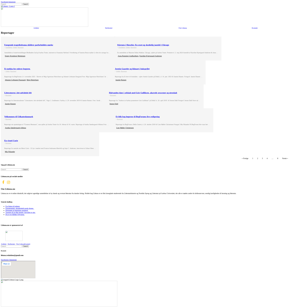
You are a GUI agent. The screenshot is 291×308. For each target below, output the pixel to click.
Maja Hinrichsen (33, 80)
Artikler (36, 28)
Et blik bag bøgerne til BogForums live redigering (138, 116)
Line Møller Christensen (125, 128)
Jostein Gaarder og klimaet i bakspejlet (132, 69)
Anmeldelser (8, 47)
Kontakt (255, 28)
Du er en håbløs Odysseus (15, 214)
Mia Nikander (10, 152)
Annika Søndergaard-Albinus (15, 128)
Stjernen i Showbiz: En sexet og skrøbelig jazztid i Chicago (143, 45)
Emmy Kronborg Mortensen (15, 56)
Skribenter (108, 28)
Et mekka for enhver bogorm (17, 69)
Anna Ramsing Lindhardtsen (128, 56)
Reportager (21, 47)
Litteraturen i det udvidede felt (18, 93)
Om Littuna (183, 28)
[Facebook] (3, 182)
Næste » (285, 158)
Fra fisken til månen (12, 206)
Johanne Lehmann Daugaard (15, 80)
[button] (37, 28)
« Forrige (245, 158)
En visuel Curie (11, 140)
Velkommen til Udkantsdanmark (18, 116)
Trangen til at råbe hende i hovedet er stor (20, 212)
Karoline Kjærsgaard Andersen (150, 56)
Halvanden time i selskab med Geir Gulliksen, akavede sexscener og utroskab (143, 93)
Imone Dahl (114, 104)
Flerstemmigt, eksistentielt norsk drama (19, 208)
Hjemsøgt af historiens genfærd (16, 210)
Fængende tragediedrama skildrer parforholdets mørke (28, 45)
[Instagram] (8, 182)
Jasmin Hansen (120, 80)
